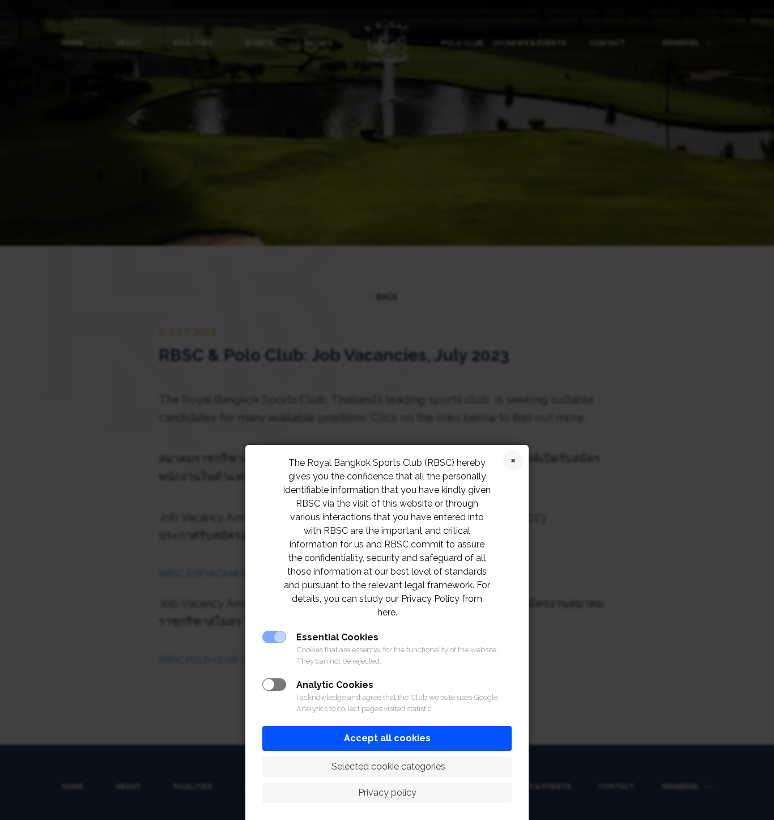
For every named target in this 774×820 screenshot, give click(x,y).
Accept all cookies (387, 738)
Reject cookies (513, 460)
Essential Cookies (337, 637)
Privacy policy (387, 792)
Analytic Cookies (334, 684)
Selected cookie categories (387, 766)
